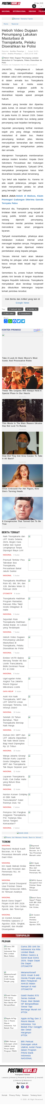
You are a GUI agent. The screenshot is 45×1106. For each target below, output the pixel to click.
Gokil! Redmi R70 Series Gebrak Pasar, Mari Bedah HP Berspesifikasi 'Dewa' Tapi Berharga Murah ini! (31, 1002)
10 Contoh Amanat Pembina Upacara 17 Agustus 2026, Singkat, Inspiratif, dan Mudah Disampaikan (13, 923)
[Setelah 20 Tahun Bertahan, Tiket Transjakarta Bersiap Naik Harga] (35, 722)
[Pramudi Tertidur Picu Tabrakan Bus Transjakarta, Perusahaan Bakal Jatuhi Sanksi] (35, 565)
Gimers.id (18, 1080)
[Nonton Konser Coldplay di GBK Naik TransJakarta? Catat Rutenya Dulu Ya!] (35, 799)
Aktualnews (30, 1077)
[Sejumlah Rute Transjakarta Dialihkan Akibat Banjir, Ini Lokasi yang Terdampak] (35, 624)
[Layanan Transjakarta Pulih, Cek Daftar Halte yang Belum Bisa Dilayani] (35, 781)
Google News (22, 303)
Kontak (4, 1095)
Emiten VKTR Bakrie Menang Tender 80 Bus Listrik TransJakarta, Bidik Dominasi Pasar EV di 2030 (15, 663)
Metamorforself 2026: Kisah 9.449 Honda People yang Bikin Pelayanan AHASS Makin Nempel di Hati (31, 979)
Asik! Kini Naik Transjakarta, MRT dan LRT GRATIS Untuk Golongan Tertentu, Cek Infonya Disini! (15, 702)
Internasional (19, 11)
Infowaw (13, 1077)
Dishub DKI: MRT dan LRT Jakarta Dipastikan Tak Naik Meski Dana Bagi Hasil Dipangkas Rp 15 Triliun (15, 741)
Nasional (6, 11)
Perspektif (21, 1077)
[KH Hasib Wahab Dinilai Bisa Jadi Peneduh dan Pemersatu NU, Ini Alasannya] (36, 868)
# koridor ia (31, 309)
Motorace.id (27, 1080)
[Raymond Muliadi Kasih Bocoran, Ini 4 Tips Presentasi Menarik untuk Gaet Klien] (36, 850)
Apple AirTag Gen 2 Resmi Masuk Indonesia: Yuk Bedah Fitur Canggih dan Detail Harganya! (31, 1025)
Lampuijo (5, 1077)
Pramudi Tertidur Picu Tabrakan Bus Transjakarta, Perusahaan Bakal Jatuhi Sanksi (14, 565)
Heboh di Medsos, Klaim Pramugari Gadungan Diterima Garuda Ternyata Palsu (22, 199)
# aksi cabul (9, 313)
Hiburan (32, 11)
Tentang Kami (35, 1095)
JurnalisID (39, 1077)
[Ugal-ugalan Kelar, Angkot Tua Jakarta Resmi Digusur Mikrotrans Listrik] (35, 683)
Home (6, 24)
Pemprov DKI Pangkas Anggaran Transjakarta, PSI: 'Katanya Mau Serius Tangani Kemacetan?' (14, 818)
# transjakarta (24, 313)
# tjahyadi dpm (15, 309)
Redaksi (25, 1095)
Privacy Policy (14, 1095)
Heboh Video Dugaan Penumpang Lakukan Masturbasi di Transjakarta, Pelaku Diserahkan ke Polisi (14, 643)
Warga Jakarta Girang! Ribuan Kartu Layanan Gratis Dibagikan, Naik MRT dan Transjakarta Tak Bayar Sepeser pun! (15, 761)
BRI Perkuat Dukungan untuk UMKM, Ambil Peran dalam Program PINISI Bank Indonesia (31, 1048)
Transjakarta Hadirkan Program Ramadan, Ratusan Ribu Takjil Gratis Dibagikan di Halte (14, 604)
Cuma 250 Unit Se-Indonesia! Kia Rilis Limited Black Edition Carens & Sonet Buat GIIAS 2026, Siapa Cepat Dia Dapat (31, 955)
